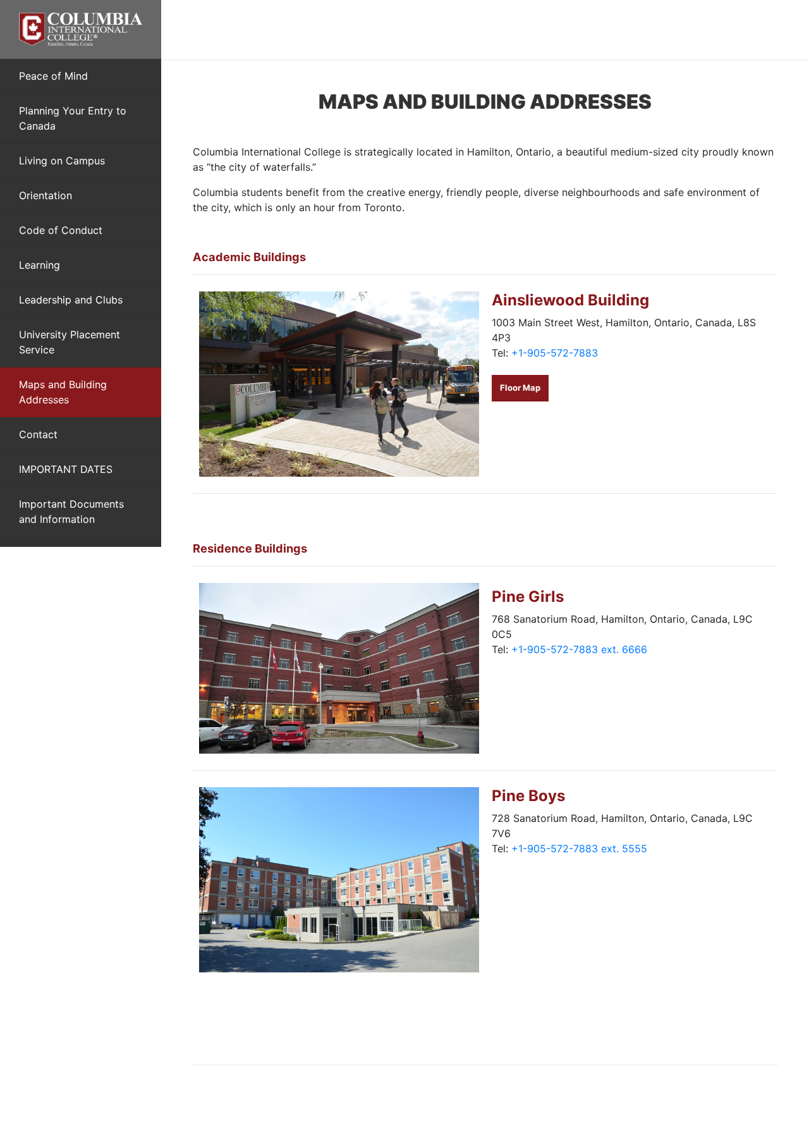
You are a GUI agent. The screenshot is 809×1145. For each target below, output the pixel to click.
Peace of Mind (53, 76)
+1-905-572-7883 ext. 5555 (579, 848)
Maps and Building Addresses (63, 392)
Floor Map (520, 388)
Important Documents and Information (71, 511)
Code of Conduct (60, 230)
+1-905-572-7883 (554, 352)
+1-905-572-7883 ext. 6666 (579, 649)
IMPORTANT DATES (66, 469)
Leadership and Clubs (71, 299)
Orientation (45, 195)
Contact (38, 434)
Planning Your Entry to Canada (72, 118)
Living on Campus (62, 160)
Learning (39, 265)
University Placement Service (69, 342)
